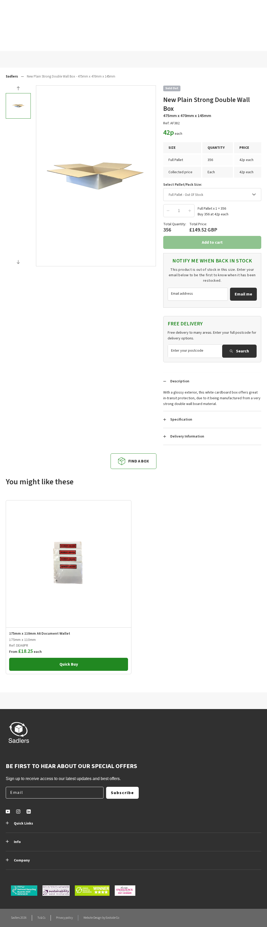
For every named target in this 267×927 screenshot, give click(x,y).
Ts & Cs (41, 918)
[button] (18, 89)
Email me (243, 294)
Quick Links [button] (23, 823)
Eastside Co (112, 918)
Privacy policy (64, 918)
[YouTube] (8, 811)
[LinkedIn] (29, 811)
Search (242, 351)
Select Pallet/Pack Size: (182, 184)
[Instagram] (18, 811)
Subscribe (122, 793)
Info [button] (17, 842)
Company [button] (22, 860)
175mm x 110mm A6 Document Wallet (39, 633)
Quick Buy (68, 664)
